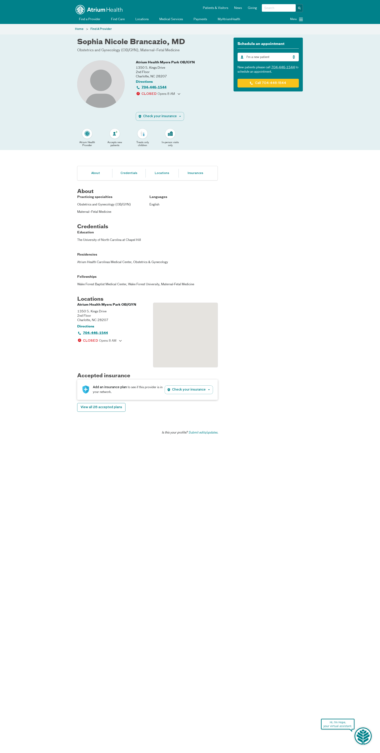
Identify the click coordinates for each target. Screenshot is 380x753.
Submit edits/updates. (203, 432)
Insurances (195, 173)
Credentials (129, 173)
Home (79, 29)
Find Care (117, 19)
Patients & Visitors (215, 8)
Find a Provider (89, 19)
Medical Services (171, 19)
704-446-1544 (154, 87)
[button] (299, 8)
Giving (252, 8)
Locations (142, 19)
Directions (144, 82)
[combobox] (279, 8)
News (238, 8)
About (95, 173)
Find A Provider (101, 29)
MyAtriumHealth (228, 19)
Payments (200, 19)
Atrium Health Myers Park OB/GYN (165, 62)
